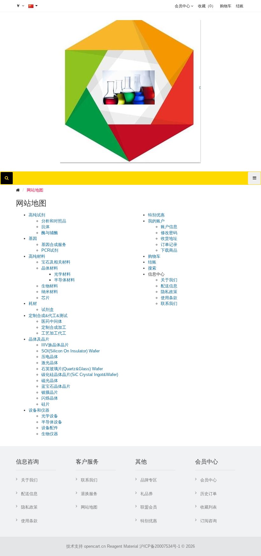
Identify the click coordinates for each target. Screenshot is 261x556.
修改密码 (169, 232)
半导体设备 (51, 422)
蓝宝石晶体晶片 (55, 386)
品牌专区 (148, 480)
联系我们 (169, 303)
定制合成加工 (53, 327)
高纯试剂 (37, 215)
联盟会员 (148, 507)
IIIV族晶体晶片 (55, 345)
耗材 (33, 303)
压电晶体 (49, 356)
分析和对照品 (53, 221)
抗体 (45, 226)
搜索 (152, 268)
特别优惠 (156, 215)
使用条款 (169, 297)
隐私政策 (169, 291)
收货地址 (169, 238)
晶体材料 (49, 268)
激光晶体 (49, 362)
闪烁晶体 (49, 398)
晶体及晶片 (39, 339)
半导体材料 (64, 280)
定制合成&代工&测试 (48, 315)
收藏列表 (208, 507)
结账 (152, 262)
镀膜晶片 (49, 392)
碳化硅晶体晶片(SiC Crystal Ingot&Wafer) (79, 374)
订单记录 (169, 244)
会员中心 (208, 480)
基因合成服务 (53, 244)
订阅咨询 (208, 520)
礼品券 (146, 493)
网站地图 (35, 190)
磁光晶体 (49, 380)
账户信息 (169, 226)
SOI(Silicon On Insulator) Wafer (70, 351)
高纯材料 (37, 256)
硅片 (45, 404)
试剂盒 (47, 309)
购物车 (154, 256)
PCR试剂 (49, 250)
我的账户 (156, 221)
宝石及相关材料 (55, 262)
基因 (33, 238)
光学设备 (49, 416)
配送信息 (169, 286)
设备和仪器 (39, 410)
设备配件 (49, 427)
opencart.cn (95, 546)
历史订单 (208, 493)
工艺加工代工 (53, 333)
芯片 (45, 297)
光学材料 (62, 274)
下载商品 (169, 250)
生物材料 (49, 286)
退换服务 (89, 493)
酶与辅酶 (49, 232)
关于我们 (169, 280)
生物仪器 (49, 433)
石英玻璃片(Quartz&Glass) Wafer (72, 368)
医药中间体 (51, 321)
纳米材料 (49, 291)
